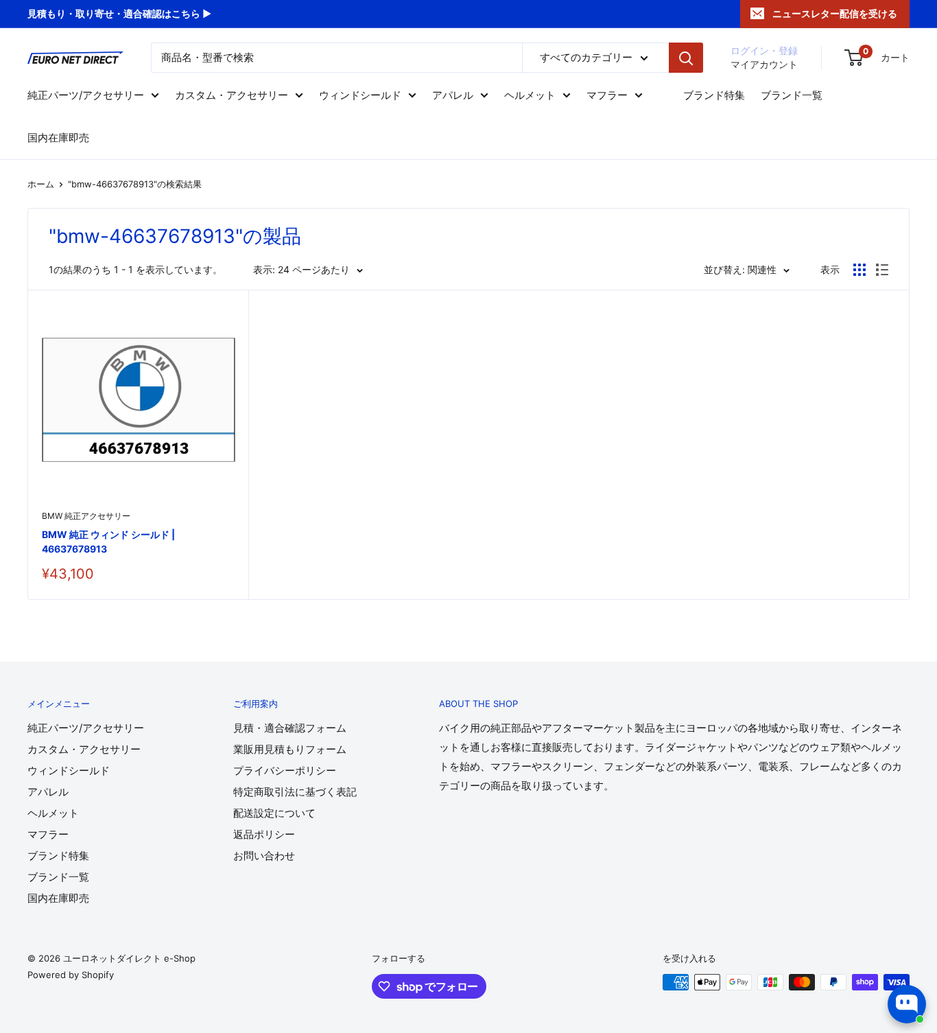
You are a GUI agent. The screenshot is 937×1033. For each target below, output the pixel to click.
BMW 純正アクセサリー (86, 516)
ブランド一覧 (791, 95)
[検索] (686, 58)
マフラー (607, 95)
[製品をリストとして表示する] (882, 270)
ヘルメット (530, 95)
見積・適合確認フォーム (289, 727)
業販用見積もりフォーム (289, 749)
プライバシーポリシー (284, 770)
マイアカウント (764, 64)
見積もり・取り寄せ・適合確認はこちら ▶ (119, 13)
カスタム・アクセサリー (231, 95)
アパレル (452, 95)
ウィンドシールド (360, 95)
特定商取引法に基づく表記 (295, 791)
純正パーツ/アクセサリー (85, 95)
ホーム (40, 183)
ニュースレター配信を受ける (834, 13)
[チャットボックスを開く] (907, 1004)
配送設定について (274, 813)
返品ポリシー (264, 834)
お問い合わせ (264, 855)
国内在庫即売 (58, 137)
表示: (264, 269)
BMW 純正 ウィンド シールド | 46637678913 (108, 542)
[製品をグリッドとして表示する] (859, 270)
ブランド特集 (714, 95)
